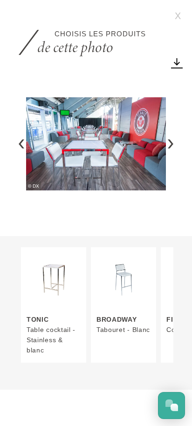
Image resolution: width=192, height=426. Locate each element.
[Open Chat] (171, 405)
